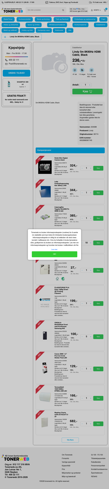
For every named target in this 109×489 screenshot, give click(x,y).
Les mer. (54, 249)
